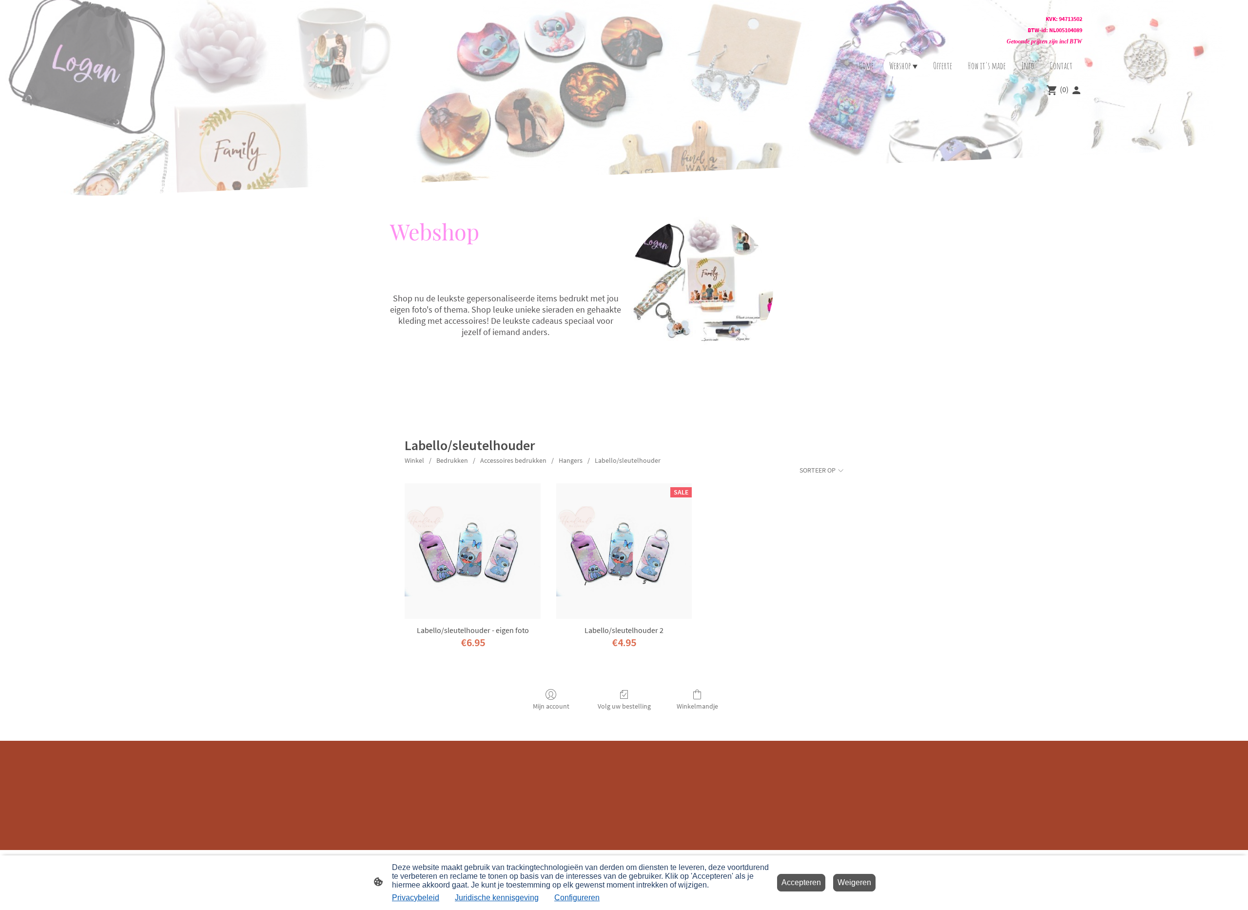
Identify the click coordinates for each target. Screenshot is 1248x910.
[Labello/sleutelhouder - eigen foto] (473, 551)
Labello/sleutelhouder (628, 460)
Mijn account (551, 706)
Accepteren (801, 882)
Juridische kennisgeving (497, 897)
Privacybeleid (415, 897)
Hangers (571, 460)
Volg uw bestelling (624, 706)
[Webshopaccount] (1076, 90)
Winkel (414, 460)
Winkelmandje (697, 706)
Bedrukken (452, 460)
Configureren (577, 897)
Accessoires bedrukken (513, 460)
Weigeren (854, 882)
